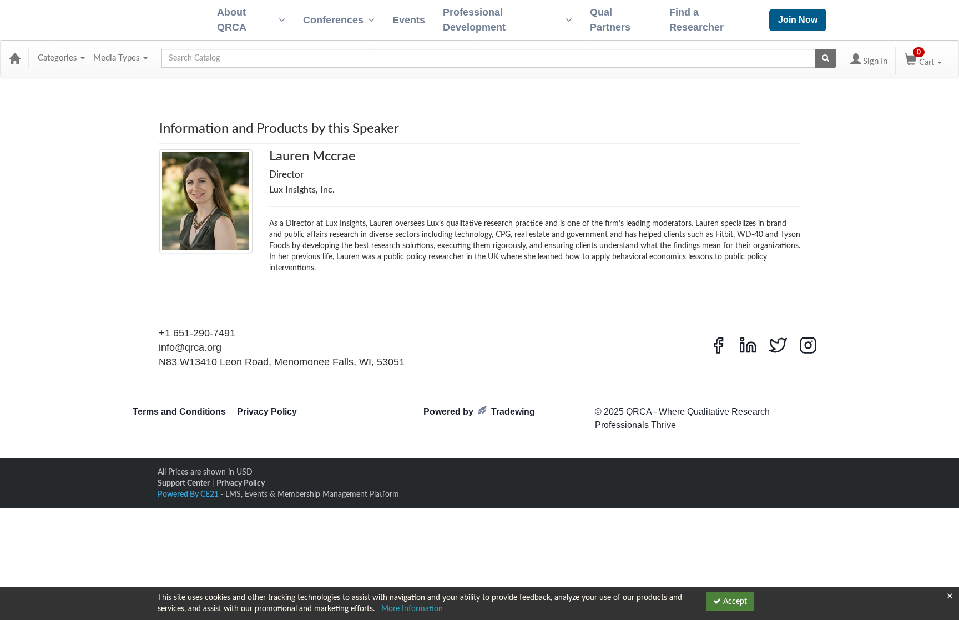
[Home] (14, 58)
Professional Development (474, 20)
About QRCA (231, 20)
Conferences (333, 20)
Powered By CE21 (189, 494)
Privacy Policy (267, 411)
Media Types (117, 58)
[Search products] (825, 58)
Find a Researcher (696, 20)
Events (408, 20)
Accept (734, 602)
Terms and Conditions (179, 411)
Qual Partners (610, 20)
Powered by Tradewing (479, 411)
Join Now (797, 19)
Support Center (184, 483)
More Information (412, 609)
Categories (58, 58)
